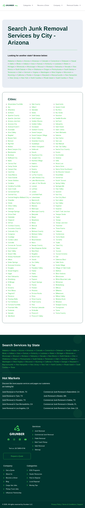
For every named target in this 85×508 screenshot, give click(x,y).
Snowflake (59, 175)
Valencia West (61, 260)
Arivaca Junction (14, 121)
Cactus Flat (12, 164)
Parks (34, 274)
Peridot (34, 288)
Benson (10, 141)
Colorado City (13, 231)
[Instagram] (14, 439)
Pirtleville (35, 310)
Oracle (34, 260)
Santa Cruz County (63, 149)
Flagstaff (11, 293)
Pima (33, 296)
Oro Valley (35, 262)
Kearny (34, 169)
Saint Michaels (61, 132)
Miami (34, 228)
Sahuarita (59, 124)
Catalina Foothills (14, 186)
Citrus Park (12, 214)
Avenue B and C (13, 127)
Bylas (10, 161)
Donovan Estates (14, 265)
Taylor (58, 217)
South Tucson (61, 180)
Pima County (36, 299)
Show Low (59, 164)
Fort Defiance (13, 302)
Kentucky (48, 64)
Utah (20, 72)
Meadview (35, 220)
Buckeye (11, 155)
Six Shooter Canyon (63, 172)
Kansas (40, 64)
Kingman (35, 172)
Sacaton (59, 115)
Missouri (41, 67)
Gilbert (34, 107)
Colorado (45, 61)
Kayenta (35, 166)
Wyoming (11, 75)
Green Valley (36, 138)
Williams (59, 291)
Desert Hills (12, 254)
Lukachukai (36, 197)
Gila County (36, 104)
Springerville (60, 186)
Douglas (11, 268)
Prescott (35, 313)
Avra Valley (12, 132)
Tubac (58, 248)
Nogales (35, 254)
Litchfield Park (37, 195)
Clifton (10, 223)
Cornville (11, 243)
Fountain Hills (13, 307)
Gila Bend (11, 316)
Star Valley (59, 189)
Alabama (11, 61)
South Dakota (69, 69)
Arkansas (35, 61)
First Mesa (12, 291)
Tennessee (12, 72)
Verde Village (60, 265)
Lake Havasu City (38, 178)
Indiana (26, 64)
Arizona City (12, 124)
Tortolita (59, 240)
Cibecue (11, 209)
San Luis (59, 141)
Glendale (35, 110)
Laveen (34, 186)
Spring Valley (60, 183)
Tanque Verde (61, 214)
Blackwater (12, 152)
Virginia (35, 72)
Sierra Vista (60, 166)
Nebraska (58, 67)
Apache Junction (14, 118)
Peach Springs (37, 282)
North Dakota (20, 69)
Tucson (58, 251)
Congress (11, 234)
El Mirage (11, 282)
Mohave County (37, 231)
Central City (12, 195)
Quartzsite (59, 104)
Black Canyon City (14, 149)
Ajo (9, 107)
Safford (58, 121)
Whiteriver (59, 282)
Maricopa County (38, 211)
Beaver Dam (12, 138)
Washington (45, 72)
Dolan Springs (13, 262)
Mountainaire (36, 240)
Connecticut (55, 61)
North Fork (36, 257)
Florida (28, 75)
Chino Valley (12, 206)
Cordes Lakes (13, 240)
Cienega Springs (14, 211)
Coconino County (14, 228)
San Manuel (60, 144)
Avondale (11, 130)
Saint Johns (60, 130)
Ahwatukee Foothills (15, 104)
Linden (34, 192)
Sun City (59, 195)
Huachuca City (37, 155)
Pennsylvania (57, 69)
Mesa (34, 223)
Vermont (27, 72)
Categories (27, 5)
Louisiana (58, 64)
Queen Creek (60, 107)
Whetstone (60, 276)
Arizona (27, 61)
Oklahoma (37, 69)
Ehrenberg (11, 279)
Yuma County (61, 313)
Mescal (34, 226)
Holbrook (35, 149)
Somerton (59, 178)
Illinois (18, 64)
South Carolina (61, 78)
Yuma (58, 310)
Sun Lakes (59, 200)
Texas (71, 78)
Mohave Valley (37, 234)
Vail (57, 257)
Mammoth (35, 200)
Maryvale (35, 214)
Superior (59, 206)
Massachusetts (57, 75)
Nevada (67, 67)
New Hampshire (71, 75)
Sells (57, 161)
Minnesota (20, 67)
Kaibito (34, 164)
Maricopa (35, 209)
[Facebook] (9, 439)
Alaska (19, 61)
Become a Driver (43, 5)
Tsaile (58, 243)
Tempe (58, 220)
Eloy (9, 285)
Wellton (58, 271)
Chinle (10, 203)
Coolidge (11, 237)
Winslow (59, 302)
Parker (34, 271)
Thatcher (59, 226)
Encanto (11, 288)
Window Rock (60, 299)
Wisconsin (67, 72)
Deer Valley (12, 251)
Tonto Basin (60, 237)
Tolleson (59, 231)
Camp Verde (12, 166)
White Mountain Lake (63, 279)
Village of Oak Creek (63, 268)
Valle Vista (59, 262)
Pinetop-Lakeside (38, 307)
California (20, 75)
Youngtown (60, 307)
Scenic (58, 152)
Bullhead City (12, 158)
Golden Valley (37, 124)
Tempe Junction (62, 223)
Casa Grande (12, 178)
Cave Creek (12, 189)
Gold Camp (36, 115)
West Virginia (56, 72)
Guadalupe (35, 144)
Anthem (11, 113)
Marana (34, 206)
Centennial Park (13, 192)
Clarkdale (11, 217)
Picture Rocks (37, 293)
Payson (34, 279)
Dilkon (10, 260)
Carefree (11, 172)
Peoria (34, 285)
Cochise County (14, 226)
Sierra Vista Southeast (64, 169)
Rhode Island (48, 78)
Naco (34, 243)
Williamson (59, 293)
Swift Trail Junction (63, 211)
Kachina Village (37, 161)
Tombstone (60, 234)
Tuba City (59, 245)
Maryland (45, 75)
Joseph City (36, 158)
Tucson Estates (61, 254)
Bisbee (10, 147)
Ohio (29, 69)
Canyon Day (12, 169)
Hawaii (73, 61)
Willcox (58, 288)
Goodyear (35, 127)
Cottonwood (12, 248)
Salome (58, 135)
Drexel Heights (13, 271)
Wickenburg (60, 285)
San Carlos (60, 138)
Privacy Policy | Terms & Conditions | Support (67, 504)
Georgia (37, 75)
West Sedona (60, 274)
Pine (33, 305)
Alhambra (11, 110)
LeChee (34, 189)
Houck (34, 152)
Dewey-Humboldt (14, 257)
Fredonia (11, 310)
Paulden (34, 276)
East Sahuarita (13, 276)
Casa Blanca (12, 175)
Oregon (46, 69)
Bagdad (10, 135)
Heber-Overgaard (38, 147)
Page (33, 265)
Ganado (11, 313)
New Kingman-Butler (39, 248)
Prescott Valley (37, 316)
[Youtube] (25, 439)
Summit (58, 192)
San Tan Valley (61, 147)
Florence (11, 296)
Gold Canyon (36, 118)
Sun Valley (59, 203)
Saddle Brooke (61, 118)
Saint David (60, 127)
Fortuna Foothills (14, 305)
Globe (34, 113)
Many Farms (36, 203)
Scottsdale (60, 155)
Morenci (35, 237)
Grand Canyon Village (39, 135)
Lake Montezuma (38, 180)
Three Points (60, 228)
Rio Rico (59, 110)
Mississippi (31, 67)
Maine (66, 64)
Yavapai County (61, 305)
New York (24, 78)
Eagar (10, 274)
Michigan (11, 67)
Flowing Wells (13, 299)
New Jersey (14, 78)
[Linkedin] (20, 439)
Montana (49, 67)
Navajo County (37, 245)
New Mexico (52, 356)
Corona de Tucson (14, 245)
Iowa (33, 64)
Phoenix (34, 291)
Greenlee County (38, 141)
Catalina (11, 183)
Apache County (13, 115)
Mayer (34, 217)
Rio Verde (59, 113)
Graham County (37, 130)
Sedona (58, 158)
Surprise (59, 209)
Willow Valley (60, 296)
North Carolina (36, 78)
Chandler (11, 200)
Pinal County (36, 302)
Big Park (11, 144)
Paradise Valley (37, 268)
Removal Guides (72, 5)
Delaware (65, 61)
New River (35, 251)
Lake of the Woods (39, 183)
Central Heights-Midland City (18, 197)
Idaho (12, 64)
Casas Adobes (13, 180)
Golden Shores (37, 121)
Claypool (11, 220)
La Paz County (37, 175)
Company (57, 5)
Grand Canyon (37, 132)
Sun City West (61, 197)
